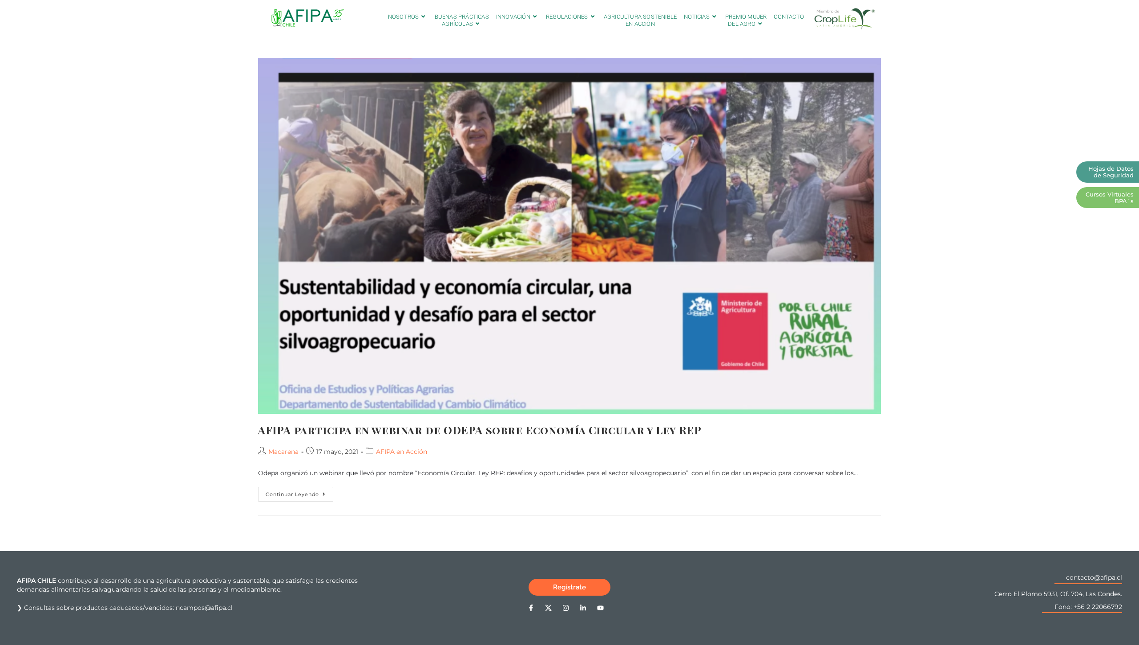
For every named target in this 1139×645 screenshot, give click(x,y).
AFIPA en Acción (401, 452)
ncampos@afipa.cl (204, 608)
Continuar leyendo (299, 492)
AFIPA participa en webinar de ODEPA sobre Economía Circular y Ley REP (479, 430)
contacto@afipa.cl (1094, 577)
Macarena (283, 452)
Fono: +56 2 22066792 (1088, 607)
